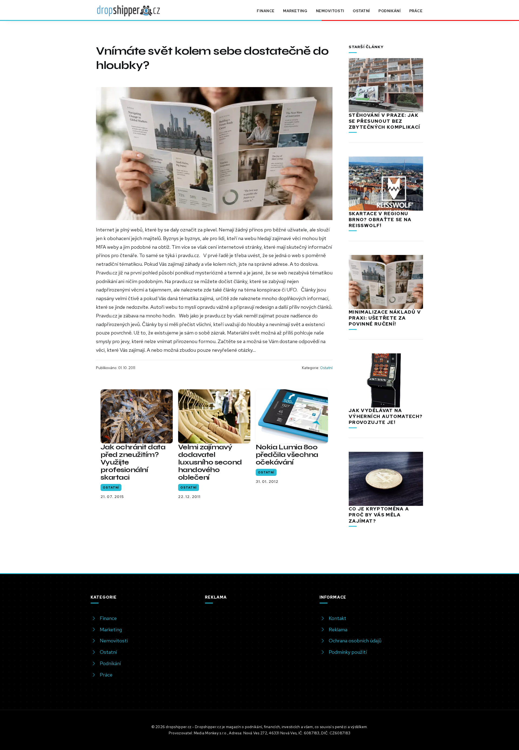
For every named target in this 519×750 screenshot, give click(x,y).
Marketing (295, 10)
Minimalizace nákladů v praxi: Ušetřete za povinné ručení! (385, 318)
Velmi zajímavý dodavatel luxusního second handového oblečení (210, 462)
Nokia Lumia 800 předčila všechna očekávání (287, 454)
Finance (266, 10)
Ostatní (361, 10)
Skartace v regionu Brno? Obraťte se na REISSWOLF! (380, 219)
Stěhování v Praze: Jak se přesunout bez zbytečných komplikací (384, 121)
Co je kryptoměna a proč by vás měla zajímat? (379, 515)
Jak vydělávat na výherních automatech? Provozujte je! (386, 416)
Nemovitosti (330, 10)
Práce (416, 10)
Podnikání (389, 10)
